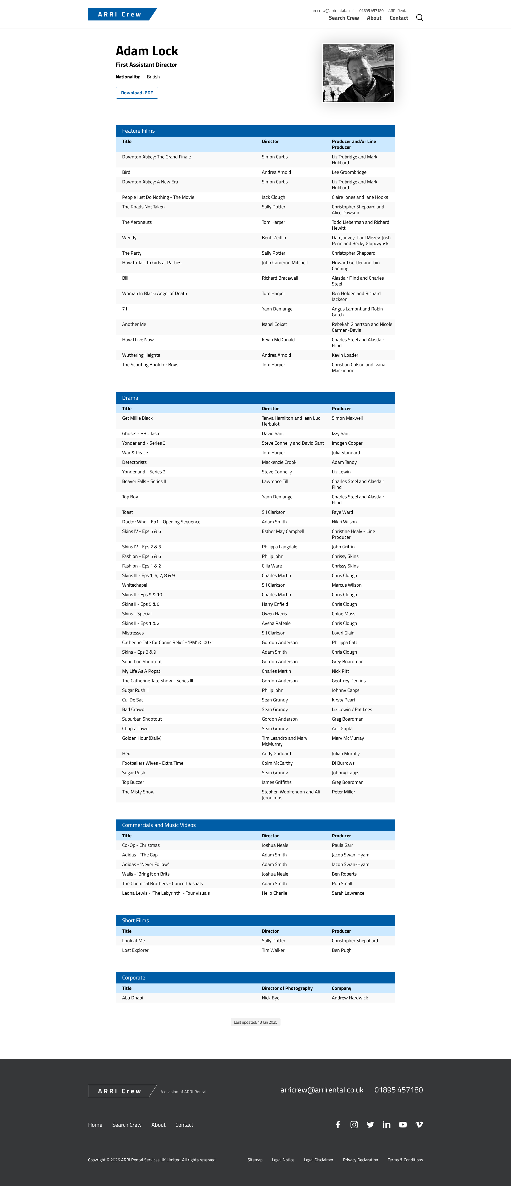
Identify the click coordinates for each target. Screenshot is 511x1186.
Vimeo (419, 1124)
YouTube (403, 1124)
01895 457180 (371, 10)
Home (95, 1124)
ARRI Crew (122, 14)
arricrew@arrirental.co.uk (333, 10)
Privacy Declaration (360, 1159)
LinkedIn (386, 1124)
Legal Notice (283, 1159)
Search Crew (344, 17)
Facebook (338, 1124)
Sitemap (255, 1159)
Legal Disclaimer (318, 1159)
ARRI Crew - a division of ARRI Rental (147, 1091)
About (374, 17)
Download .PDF (137, 92)
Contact (399, 17)
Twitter (370, 1124)
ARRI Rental (398, 10)
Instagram (354, 1124)
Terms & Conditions (405, 1159)
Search (419, 17)
